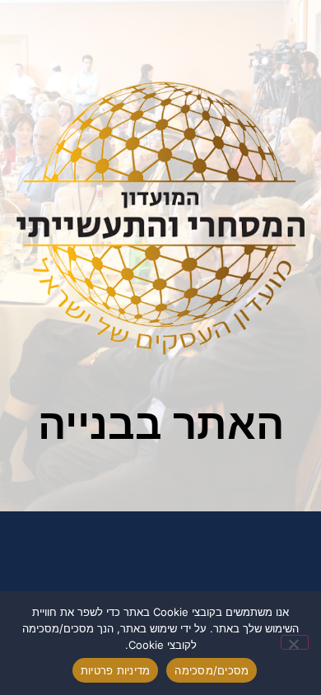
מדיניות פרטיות (116, 670)
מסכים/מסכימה (211, 670)
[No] (295, 642)
